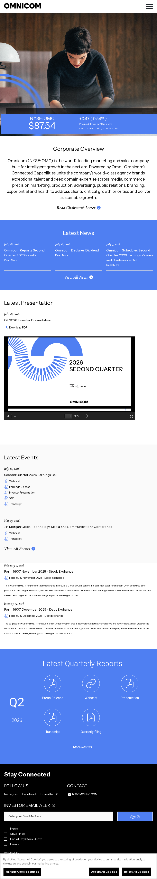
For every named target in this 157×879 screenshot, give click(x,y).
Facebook (29, 794)
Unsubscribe (11, 852)
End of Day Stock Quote (26, 839)
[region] (78, 866)
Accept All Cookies (104, 871)
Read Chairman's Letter (76, 208)
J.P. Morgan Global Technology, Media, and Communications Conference (58, 527)
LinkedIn (46, 794)
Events (14, 844)
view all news (76, 277)
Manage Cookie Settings (22, 871)
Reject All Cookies (136, 871)
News (14, 828)
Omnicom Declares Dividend (77, 250)
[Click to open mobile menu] (149, 7)
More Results (82, 747)
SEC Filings (17, 833)
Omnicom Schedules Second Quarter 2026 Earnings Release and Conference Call (129, 255)
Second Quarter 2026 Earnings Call (30, 475)
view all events (17, 549)
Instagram (11, 794)
